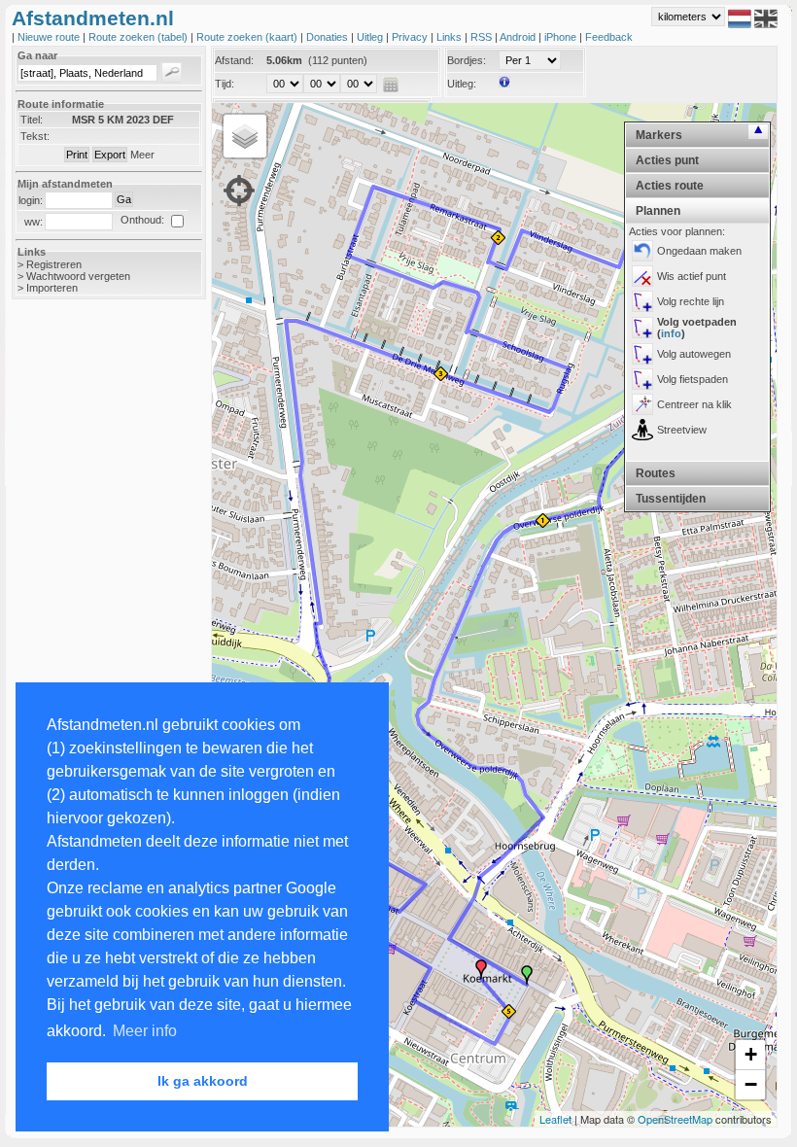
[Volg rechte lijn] (642, 301)
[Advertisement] (89, 622)
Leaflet (555, 1119)
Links (450, 37)
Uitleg (371, 37)
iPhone (561, 37)
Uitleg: (461, 83)
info (671, 333)
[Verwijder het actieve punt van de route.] (642, 276)
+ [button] (751, 1054)
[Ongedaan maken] (642, 250)
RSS (482, 37)
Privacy (411, 37)
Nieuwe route (50, 37)
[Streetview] (642, 429)
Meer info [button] (145, 1031)
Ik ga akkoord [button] (202, 1081)
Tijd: (224, 83)
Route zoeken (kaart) (248, 37)
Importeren (52, 288)
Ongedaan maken (699, 251)
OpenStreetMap (675, 1119)
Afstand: (234, 60)
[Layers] (245, 136)
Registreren (54, 264)
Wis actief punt (691, 276)
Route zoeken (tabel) (139, 37)
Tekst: (35, 136)
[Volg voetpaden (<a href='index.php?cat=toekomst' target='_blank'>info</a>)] (642, 327)
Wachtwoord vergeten (78, 276)
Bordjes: (466, 60)
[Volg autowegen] (642, 354)
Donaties (328, 37)
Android (519, 37)
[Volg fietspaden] (642, 379)
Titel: (31, 119)
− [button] (751, 1084)
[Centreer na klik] (642, 404)
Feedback (609, 37)
